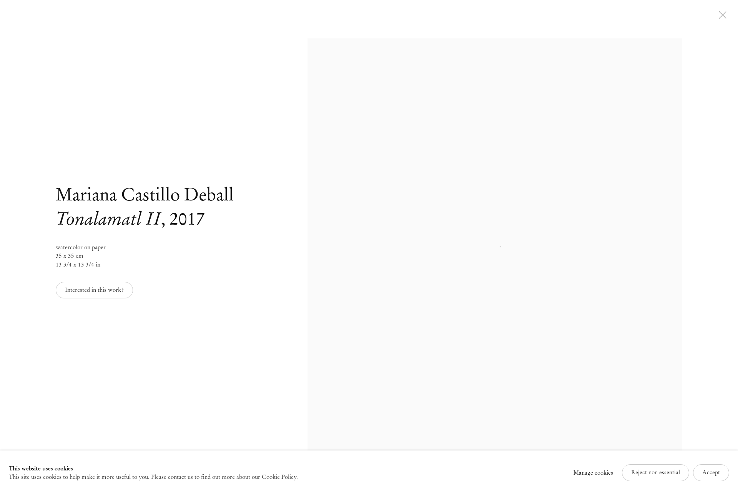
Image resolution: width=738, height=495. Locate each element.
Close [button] (720, 17)
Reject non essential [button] (655, 472)
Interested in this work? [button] (94, 289)
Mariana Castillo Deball (145, 194)
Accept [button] (711, 472)
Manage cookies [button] (593, 472)
